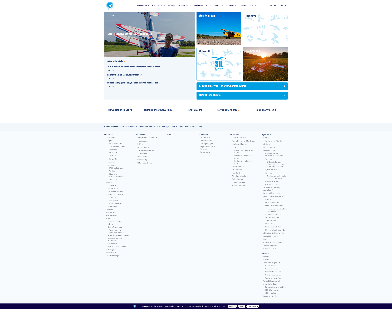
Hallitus (140, 144)
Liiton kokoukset (269, 150)
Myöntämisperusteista (273, 275)
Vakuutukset (113, 201)
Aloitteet (112, 156)
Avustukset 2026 (271, 266)
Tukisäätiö (265, 254)
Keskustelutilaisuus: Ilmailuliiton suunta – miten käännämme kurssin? (277, 164)
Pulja (265, 239)
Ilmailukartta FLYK (265, 110)
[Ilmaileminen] (219, 28)
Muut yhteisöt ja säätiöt (116, 247)
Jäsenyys (109, 182)
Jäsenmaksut (112, 188)
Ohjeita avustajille (238, 182)
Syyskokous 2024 (271, 181)
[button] (286, 6)
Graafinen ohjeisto (270, 249)
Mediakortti (236, 173)
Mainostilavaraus (238, 170)
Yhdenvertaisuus (206, 141)
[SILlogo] (110, 6)
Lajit (109, 141)
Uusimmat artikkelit (239, 138)
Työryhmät (267, 199)
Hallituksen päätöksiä (273, 141)
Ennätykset (112, 179)
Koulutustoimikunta (272, 214)
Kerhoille (109, 219)
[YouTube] (282, 5)
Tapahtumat (112, 162)
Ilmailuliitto (108, 135)
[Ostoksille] (219, 64)
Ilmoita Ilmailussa (114, 227)
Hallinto (266, 260)
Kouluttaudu (110, 213)
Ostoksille (109, 210)
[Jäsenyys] (265, 28)
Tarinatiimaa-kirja (112, 256)
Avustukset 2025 (271, 269)
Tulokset (112, 171)
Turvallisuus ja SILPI (120, 110)
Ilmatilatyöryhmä (271, 203)
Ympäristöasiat (205, 138)
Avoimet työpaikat (270, 246)
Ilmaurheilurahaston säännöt (275, 287)
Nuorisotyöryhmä (271, 217)
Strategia (266, 144)
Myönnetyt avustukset (273, 272)
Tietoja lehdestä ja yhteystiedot (243, 141)
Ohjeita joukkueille (272, 293)
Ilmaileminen (110, 138)
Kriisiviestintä (111, 253)
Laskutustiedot (142, 157)
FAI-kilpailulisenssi (116, 168)
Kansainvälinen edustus (271, 193)
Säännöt (236, 147)
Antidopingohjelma (207, 144)
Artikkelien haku (238, 185)
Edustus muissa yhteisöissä (273, 196)
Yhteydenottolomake (144, 163)
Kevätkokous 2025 (271, 173)
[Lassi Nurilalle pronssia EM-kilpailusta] (149, 34)
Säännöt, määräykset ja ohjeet (274, 233)
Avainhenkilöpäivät (118, 147)
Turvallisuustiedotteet (273, 227)
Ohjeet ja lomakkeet (272, 290)
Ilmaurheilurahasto (270, 284)
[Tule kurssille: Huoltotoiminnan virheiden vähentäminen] (147, 68)
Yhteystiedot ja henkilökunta (147, 138)
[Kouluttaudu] (265, 64)
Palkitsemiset (112, 207)
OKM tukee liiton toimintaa (273, 243)
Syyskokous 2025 (271, 170)
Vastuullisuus (203, 135)
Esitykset (112, 159)
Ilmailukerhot (111, 244)
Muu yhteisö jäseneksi (116, 194)
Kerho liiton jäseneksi (115, 191)
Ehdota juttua (237, 179)
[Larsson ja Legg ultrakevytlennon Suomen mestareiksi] (147, 84)
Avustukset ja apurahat (271, 263)
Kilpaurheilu (112, 165)
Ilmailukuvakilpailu (239, 144)
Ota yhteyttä (140, 135)
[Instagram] (278, 6)
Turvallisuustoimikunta (273, 206)
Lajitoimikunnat (115, 144)
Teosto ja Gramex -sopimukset (118, 235)
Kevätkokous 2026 (272, 159)
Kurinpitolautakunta (270, 236)
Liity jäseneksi (113, 185)
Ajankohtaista (116, 61)
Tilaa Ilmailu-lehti (238, 176)
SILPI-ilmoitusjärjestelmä (274, 230)
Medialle (170, 135)
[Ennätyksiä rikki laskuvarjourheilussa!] (147, 76)
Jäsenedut (111, 198)
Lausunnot (113, 153)
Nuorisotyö (110, 250)
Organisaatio (142, 141)
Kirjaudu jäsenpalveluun (158, 110)
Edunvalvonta (112, 150)
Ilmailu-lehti (234, 135)
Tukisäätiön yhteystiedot (146, 150)
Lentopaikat (195, 110)
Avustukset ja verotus (273, 278)
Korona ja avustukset (270, 296)
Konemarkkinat (237, 167)
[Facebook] (275, 5)
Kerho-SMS (269, 224)
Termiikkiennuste (227, 110)
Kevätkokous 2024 (272, 185)
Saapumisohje (142, 160)
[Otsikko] (271, 5)
